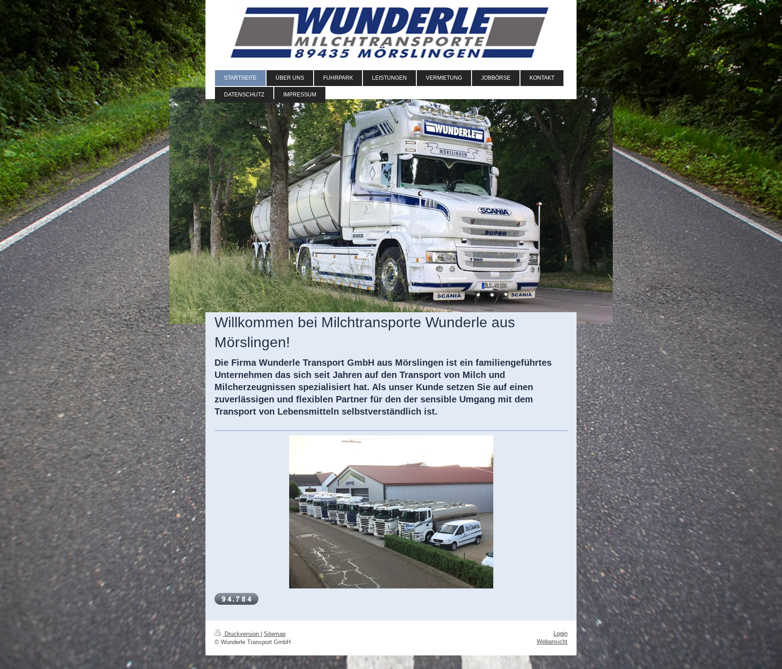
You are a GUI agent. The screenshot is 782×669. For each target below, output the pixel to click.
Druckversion (242, 634)
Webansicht (552, 641)
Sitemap (275, 634)
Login (560, 633)
